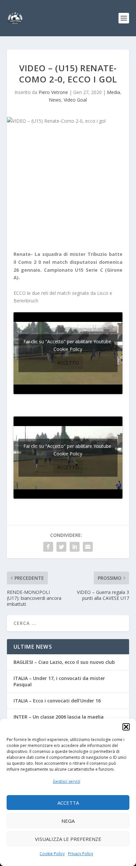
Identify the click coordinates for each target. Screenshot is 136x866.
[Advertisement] (68, 189)
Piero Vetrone (53, 92)
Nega (68, 821)
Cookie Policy (52, 853)
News (55, 100)
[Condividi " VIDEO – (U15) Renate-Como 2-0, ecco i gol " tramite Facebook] (48, 546)
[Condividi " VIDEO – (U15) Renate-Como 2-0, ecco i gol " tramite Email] (87, 546)
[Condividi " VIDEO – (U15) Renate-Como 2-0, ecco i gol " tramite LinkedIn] (74, 546)
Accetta (68, 802)
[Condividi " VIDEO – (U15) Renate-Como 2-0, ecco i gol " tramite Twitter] (61, 546)
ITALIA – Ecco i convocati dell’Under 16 (57, 700)
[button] (126, 727)
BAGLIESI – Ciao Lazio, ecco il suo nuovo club (64, 662)
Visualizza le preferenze (68, 839)
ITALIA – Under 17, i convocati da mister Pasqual (59, 681)
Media (113, 92)
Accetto (68, 362)
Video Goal (75, 100)
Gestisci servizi (66, 781)
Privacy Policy (80, 853)
